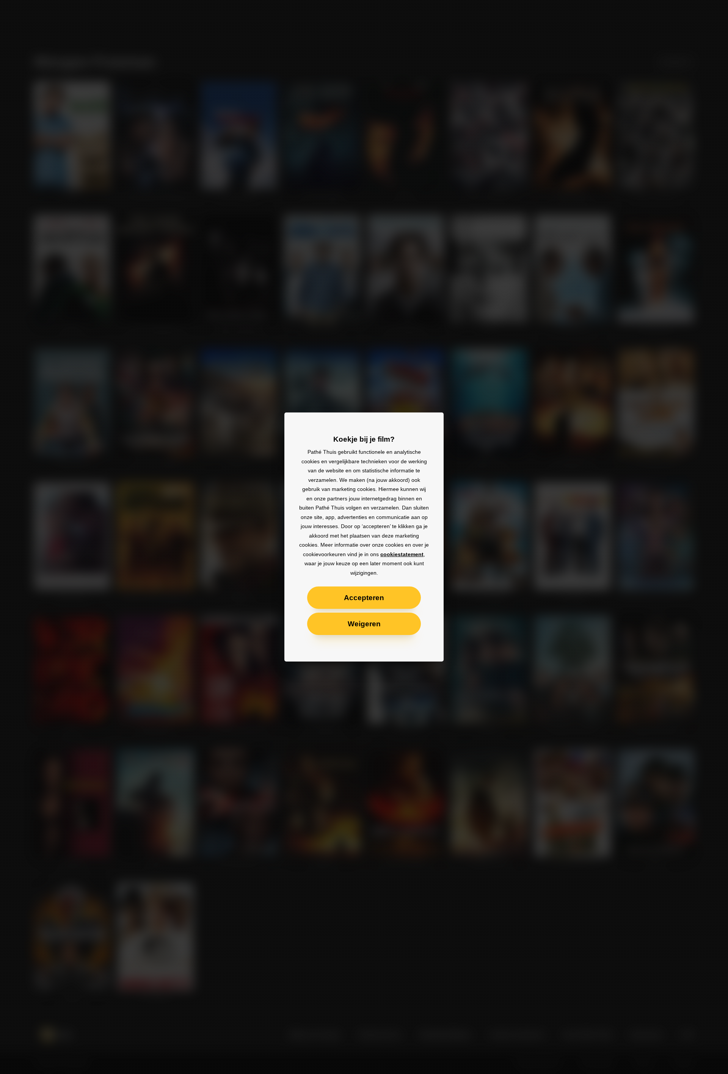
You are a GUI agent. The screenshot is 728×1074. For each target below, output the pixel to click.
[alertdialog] (364, 537)
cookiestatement (402, 554)
